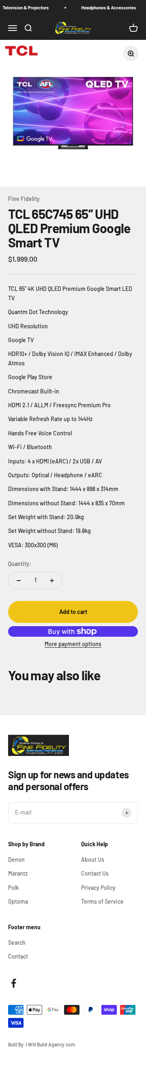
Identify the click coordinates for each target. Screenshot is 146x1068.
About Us (92, 859)
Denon (16, 859)
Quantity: (19, 563)
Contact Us (95, 873)
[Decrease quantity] (19, 580)
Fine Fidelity (24, 198)
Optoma (18, 901)
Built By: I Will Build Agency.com (41, 1044)
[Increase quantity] (52, 580)
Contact (18, 956)
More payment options (73, 643)
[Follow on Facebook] (13, 983)
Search (17, 942)
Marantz (18, 873)
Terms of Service (102, 901)
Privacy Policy (98, 887)
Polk (13, 887)
